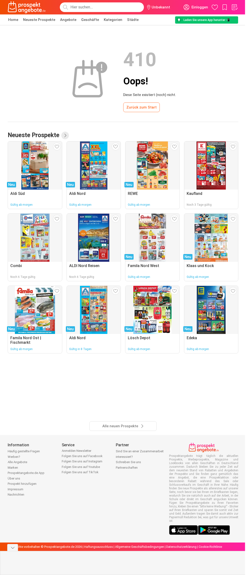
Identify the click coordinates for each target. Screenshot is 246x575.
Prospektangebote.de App (26, 473)
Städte (133, 20)
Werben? (14, 457)
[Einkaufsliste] (234, 7)
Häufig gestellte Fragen (24, 451)
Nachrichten (16, 494)
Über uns (14, 478)
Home (13, 20)
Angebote (68, 20)
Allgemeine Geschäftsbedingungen (139, 547)
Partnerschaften (127, 467)
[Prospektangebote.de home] (27, 7)
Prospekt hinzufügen (22, 484)
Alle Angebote (17, 462)
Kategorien (113, 20)
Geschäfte (90, 20)
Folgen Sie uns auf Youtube (81, 467)
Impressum (15, 489)
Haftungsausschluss (98, 547)
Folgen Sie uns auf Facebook (82, 456)
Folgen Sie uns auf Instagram (82, 461)
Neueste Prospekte (39, 20)
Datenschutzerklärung (181, 547)
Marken (13, 467)
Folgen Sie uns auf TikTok (80, 472)
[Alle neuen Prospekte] (65, 135)
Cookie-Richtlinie (210, 547)
